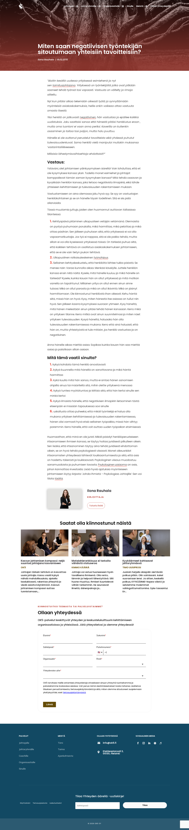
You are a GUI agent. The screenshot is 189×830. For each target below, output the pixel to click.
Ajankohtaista (65, 755)
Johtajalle (24, 742)
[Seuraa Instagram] (143, 743)
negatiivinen (88, 117)
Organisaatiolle (27, 762)
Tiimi (60, 742)
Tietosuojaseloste (40, 803)
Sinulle (22, 768)
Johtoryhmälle (26, 749)
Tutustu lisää (96, 505)
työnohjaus (101, 257)
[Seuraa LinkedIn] (149, 743)
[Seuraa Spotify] (155, 743)
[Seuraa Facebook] (138, 743)
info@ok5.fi (109, 742)
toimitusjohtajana (64, 85)
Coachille (23, 755)
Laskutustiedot (56, 803)
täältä (59, 478)
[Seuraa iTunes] (160, 743)
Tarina (61, 749)
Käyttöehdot (25, 803)
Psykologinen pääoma (112, 464)
